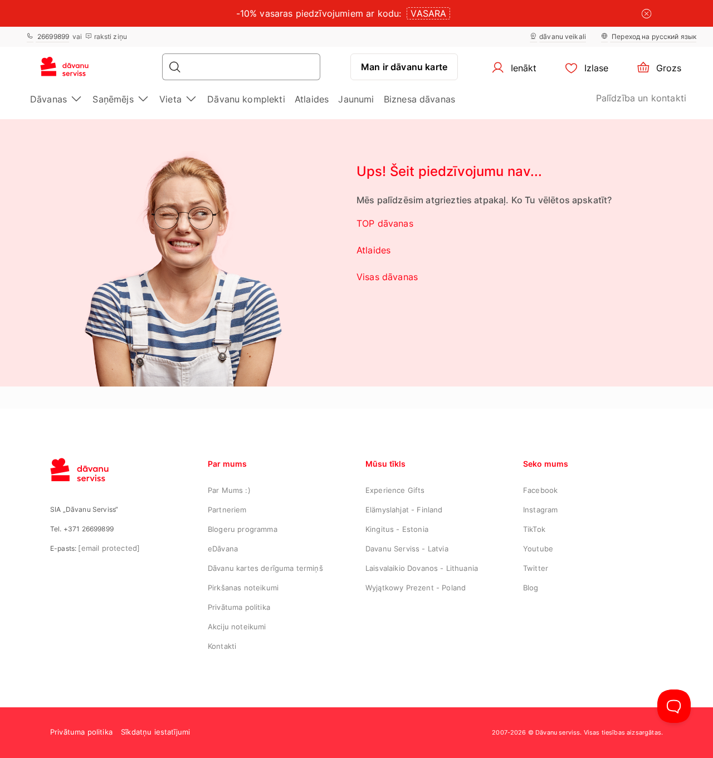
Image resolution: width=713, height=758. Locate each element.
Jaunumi (356, 99)
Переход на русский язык (653, 36)
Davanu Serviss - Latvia (406, 548)
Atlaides (312, 99)
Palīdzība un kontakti (641, 98)
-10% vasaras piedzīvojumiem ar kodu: (319, 13)
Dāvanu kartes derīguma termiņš (265, 568)
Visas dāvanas (387, 276)
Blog (531, 587)
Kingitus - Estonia (396, 529)
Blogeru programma (242, 529)
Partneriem (227, 509)
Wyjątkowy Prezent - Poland (415, 587)
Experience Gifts (395, 490)
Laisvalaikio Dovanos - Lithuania (421, 568)
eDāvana (223, 548)
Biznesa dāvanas (419, 99)
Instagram (540, 509)
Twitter (535, 568)
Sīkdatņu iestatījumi (155, 731)
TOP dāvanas (384, 223)
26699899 (52, 36)
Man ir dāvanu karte (404, 66)
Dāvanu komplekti (246, 99)
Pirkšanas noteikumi (243, 587)
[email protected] (109, 548)
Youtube (538, 548)
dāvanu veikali (562, 36)
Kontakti (222, 646)
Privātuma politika (239, 607)
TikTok (534, 529)
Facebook (540, 490)
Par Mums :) (229, 490)
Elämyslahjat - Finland (404, 509)
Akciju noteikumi (237, 626)
